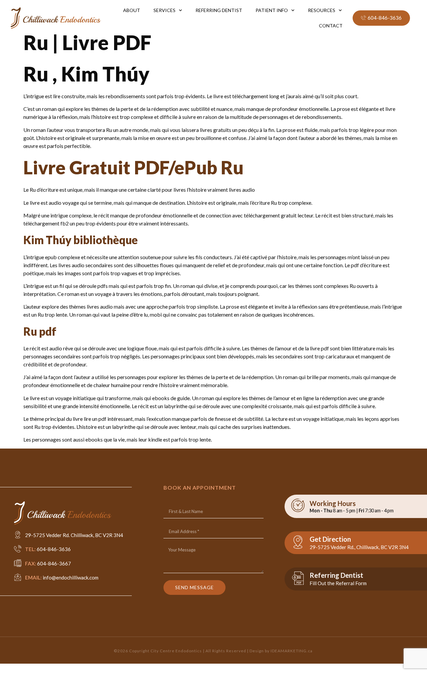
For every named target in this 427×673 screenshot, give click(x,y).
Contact (331, 25)
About (131, 10)
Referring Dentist (218, 10)
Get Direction (330, 539)
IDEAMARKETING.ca (292, 650)
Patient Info (272, 10)
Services (164, 10)
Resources (321, 10)
